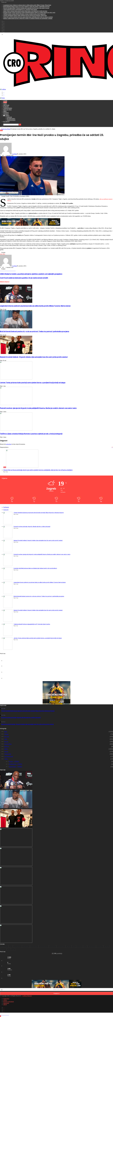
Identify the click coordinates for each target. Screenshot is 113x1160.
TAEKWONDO (11, 120)
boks (1, 254)
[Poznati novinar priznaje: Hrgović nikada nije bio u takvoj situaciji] (7, 537)
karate (74, 946)
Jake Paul (68, 946)
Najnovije (5, 509)
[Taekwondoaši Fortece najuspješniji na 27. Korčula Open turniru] (7, 635)
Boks (5, 102)
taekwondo (106, 946)
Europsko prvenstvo (44, 946)
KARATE (9, 117)
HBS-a (9, 200)
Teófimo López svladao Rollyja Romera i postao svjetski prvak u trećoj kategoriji (24, 14)
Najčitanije (6, 507)
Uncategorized (8, 756)
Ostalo (6, 114)
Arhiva (5, 1000)
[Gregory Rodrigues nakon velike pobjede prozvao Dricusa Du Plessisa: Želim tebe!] (16, 923)
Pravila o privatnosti (8, 1001)
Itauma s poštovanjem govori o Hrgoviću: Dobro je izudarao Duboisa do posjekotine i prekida (27, 18)
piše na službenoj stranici (105, 199)
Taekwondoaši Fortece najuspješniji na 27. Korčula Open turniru (20, 9)
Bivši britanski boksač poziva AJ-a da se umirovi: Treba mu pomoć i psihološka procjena (26, 6)
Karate (6, 106)
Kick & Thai (7, 109)
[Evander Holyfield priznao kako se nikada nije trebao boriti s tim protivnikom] (7, 579)
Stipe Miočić (99, 946)
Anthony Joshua (4, 946)
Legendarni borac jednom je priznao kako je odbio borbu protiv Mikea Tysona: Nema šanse (27, 5)
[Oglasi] (2, 98)
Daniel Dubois (26, 946)
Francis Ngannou (60, 946)
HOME (5, 100)
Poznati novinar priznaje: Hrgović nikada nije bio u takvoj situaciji (32, 526)
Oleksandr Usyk (91, 946)
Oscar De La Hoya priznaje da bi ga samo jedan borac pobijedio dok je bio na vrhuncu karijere (28, 17)
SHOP (5, 1004)
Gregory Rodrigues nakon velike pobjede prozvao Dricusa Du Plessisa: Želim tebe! (25, 15)
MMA (5, 111)
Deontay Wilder (34, 946)
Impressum (6, 1003)
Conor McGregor (17, 946)
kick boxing (79, 946)
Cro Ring (14, 154)
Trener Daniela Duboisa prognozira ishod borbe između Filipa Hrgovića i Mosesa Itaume (39, 512)
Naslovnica (4, 129)
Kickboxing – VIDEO (15, 764)
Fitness (6, 112)
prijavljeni (8, 444)
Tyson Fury (3, 949)
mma (85, 946)
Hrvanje (6, 105)
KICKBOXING (11, 118)
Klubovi (6, 121)
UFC (9, 949)
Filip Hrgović (52, 946)
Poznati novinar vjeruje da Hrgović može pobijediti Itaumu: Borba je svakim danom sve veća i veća (29, 12)
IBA (4, 254)
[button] (32, 175)
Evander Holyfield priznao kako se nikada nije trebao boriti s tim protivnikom (35, 568)
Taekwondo (7, 108)
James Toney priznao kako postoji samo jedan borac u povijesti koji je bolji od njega (25, 11)
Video (7, 115)
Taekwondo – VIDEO (15, 766)
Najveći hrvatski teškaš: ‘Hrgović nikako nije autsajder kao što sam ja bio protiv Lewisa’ (26, 8)
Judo (5, 103)
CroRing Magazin (27, 995)
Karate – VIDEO (14, 761)
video (13, 949)
